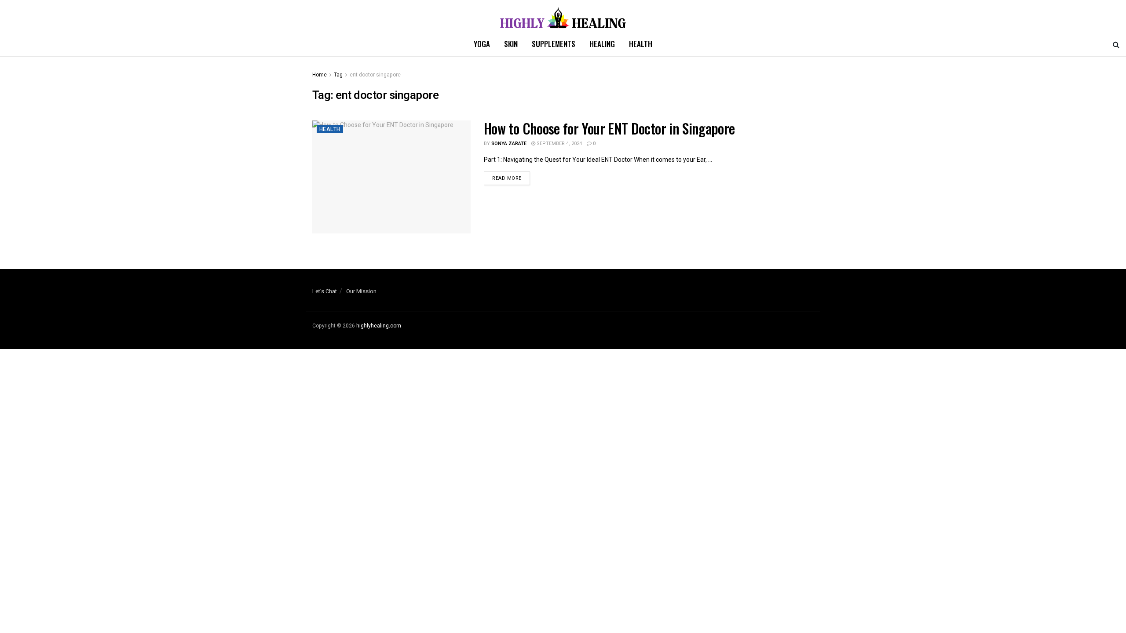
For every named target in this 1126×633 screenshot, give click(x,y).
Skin (511, 43)
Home (319, 75)
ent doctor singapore (375, 75)
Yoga (482, 43)
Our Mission (361, 291)
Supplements (553, 43)
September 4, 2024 (558, 143)
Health (640, 43)
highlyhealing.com (378, 326)
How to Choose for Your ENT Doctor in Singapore (609, 128)
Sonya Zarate (508, 143)
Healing (602, 43)
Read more (507, 178)
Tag (338, 75)
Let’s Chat (324, 291)
